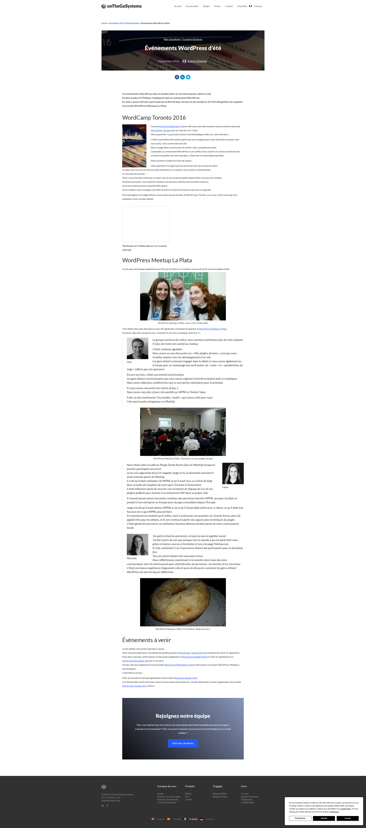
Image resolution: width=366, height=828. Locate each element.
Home (104, 23)
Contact (229, 6)
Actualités (242, 6)
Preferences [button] (334, 812)
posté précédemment (169, 126)
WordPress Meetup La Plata (213, 328)
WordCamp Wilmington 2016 (178, 664)
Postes (217, 6)
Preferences (300, 818)
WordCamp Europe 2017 (134, 686)
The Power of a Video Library (137, 245)
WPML (188, 793)
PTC (187, 796)
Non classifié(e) (172, 39)
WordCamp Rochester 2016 (136, 660)
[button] (177, 77)
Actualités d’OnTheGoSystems (124, 23)
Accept (348, 818)
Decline (324, 818)
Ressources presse (249, 796)
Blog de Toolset (220, 796)
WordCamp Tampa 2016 (191, 652)
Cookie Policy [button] (346, 809)
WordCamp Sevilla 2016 (185, 678)
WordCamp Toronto (161, 130)
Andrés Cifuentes (197, 61)
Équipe (206, 6)
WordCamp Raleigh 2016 (194, 656)
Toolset (188, 799)
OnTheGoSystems (127, 6)
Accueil (177, 6)
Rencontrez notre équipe (168, 796)
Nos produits (192, 6)
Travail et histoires (192, 39)
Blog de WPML (220, 793)
